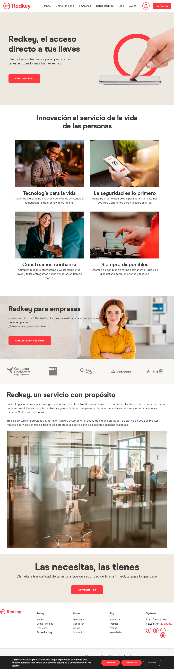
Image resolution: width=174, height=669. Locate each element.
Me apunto (166, 623)
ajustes (16, 665)
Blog (121, 5)
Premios (113, 623)
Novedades (115, 632)
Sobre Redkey (105, 5)
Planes (46, 5)
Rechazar (131, 662)
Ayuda (132, 5)
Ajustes (152, 662)
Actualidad (115, 619)
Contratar (78, 623)
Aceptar (110, 662)
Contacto (78, 632)
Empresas (85, 5)
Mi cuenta (78, 619)
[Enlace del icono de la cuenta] (146, 6)
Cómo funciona (65, 5)
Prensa (113, 627)
